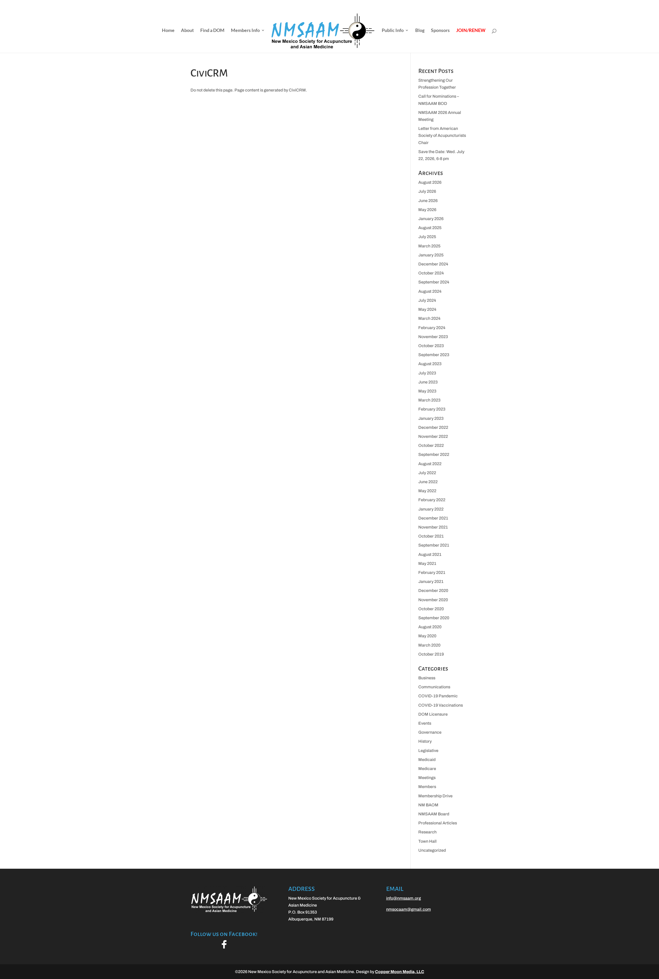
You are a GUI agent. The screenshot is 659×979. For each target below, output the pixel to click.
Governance (429, 732)
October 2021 (431, 536)
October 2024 (431, 273)
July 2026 (427, 191)
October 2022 (431, 445)
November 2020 (433, 600)
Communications (434, 687)
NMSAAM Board (433, 814)
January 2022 (431, 509)
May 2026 (427, 209)
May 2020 (427, 636)
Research (427, 832)
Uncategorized (432, 850)
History (425, 741)
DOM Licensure (433, 714)
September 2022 (433, 454)
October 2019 (431, 654)
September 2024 (433, 282)
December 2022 (433, 427)
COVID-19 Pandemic (438, 696)
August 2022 (429, 464)
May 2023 (427, 391)
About (187, 30)
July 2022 (427, 473)
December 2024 (433, 264)
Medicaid (427, 759)
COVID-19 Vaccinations (440, 705)
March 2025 (429, 246)
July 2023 (427, 373)
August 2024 (429, 291)
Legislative (428, 750)
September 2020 (433, 618)
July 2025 (427, 237)
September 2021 (433, 545)
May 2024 (427, 309)
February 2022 (431, 500)
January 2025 (431, 255)
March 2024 (429, 318)
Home (168, 30)
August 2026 (429, 182)
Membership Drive (435, 796)
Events (424, 723)
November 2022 (433, 436)
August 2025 (429, 227)
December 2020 (433, 590)
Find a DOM (212, 30)
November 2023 (433, 336)
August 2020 (429, 627)
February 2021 (431, 572)
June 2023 (428, 382)
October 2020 (431, 609)
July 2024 (427, 300)
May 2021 (427, 563)
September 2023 (433, 355)
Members (427, 786)
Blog (419, 30)
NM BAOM (428, 805)
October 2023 (431, 346)
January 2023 (431, 418)
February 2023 (431, 409)
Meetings (427, 777)
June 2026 (428, 200)
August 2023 (429, 364)
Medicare (427, 768)
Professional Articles (437, 823)
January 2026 (431, 218)
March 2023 (429, 400)
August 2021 (429, 554)
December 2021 (433, 518)
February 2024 (431, 327)
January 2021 (431, 581)
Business (426, 678)
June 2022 (428, 482)
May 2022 (427, 491)
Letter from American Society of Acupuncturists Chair (442, 135)
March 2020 (429, 645)
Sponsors (440, 30)
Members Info (245, 30)
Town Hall (427, 841)
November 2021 (433, 527)
